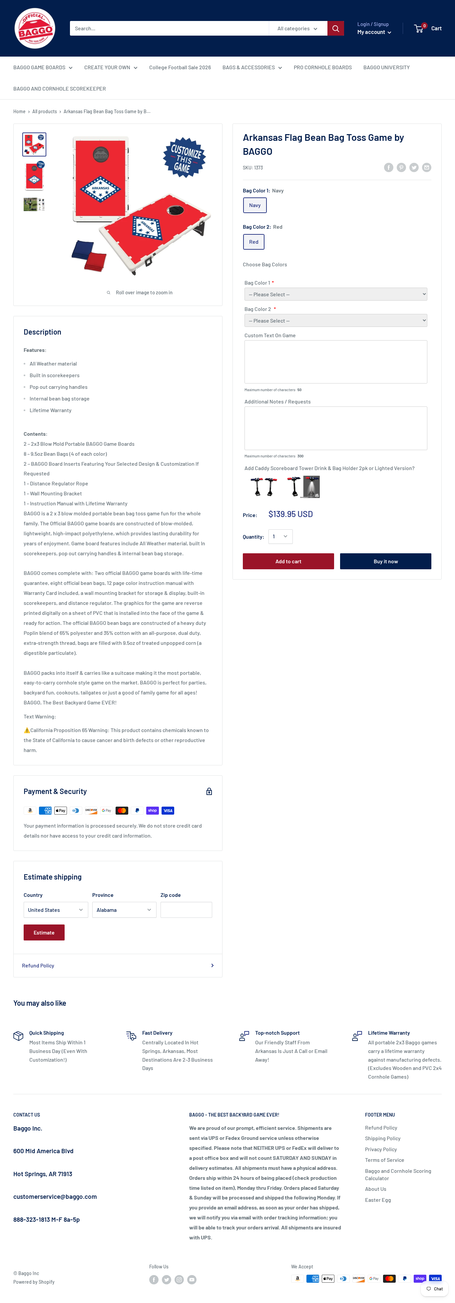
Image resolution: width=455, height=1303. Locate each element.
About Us (375, 1188)
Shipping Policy (383, 1138)
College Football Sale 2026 (180, 67)
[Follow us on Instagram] (179, 1279)
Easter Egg (378, 1199)
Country (33, 895)
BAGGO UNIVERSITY (386, 67)
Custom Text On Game (270, 335)
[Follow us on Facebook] (154, 1279)
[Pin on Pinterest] (401, 167)
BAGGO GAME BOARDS (39, 67)
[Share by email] (426, 167)
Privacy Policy (381, 1149)
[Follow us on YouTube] (192, 1279)
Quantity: (253, 536)
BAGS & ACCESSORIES (249, 67)
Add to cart (288, 561)
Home (19, 111)
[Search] (335, 28)
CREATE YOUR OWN (107, 67)
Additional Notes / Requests (277, 401)
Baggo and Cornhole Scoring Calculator (398, 1174)
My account (371, 31)
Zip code (171, 895)
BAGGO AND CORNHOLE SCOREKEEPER (59, 88)
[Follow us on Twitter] (166, 1279)
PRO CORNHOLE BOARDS (323, 67)
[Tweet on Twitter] (414, 167)
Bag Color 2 (258, 309)
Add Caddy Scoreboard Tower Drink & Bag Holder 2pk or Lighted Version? (329, 468)
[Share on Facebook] (388, 167)
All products (44, 111)
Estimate (44, 932)
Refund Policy (38, 965)
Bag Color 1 (257, 282)
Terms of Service (384, 1160)
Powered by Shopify (34, 1282)
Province (103, 895)
